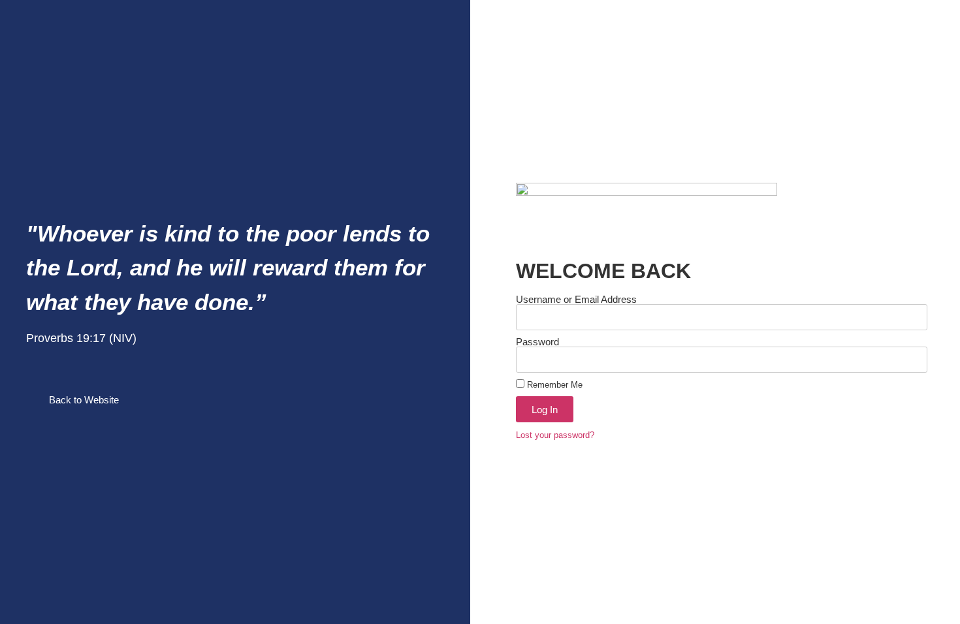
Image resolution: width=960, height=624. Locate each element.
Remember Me (553, 385)
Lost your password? (555, 435)
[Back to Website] (32, 400)
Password (537, 342)
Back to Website (84, 399)
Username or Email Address (576, 299)
